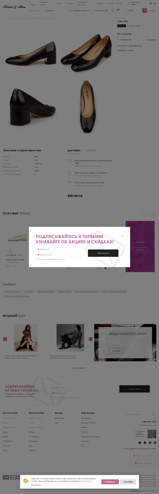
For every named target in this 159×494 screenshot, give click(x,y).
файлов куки (86, 481)
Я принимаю (110, 482)
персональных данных (59, 259)
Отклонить (128, 482)
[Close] (122, 236)
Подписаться (103, 254)
